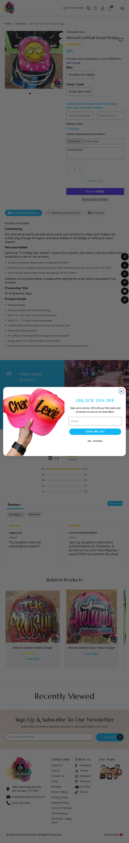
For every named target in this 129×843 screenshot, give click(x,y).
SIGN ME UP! (95, 431)
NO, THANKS (95, 441)
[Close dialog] (121, 391)
